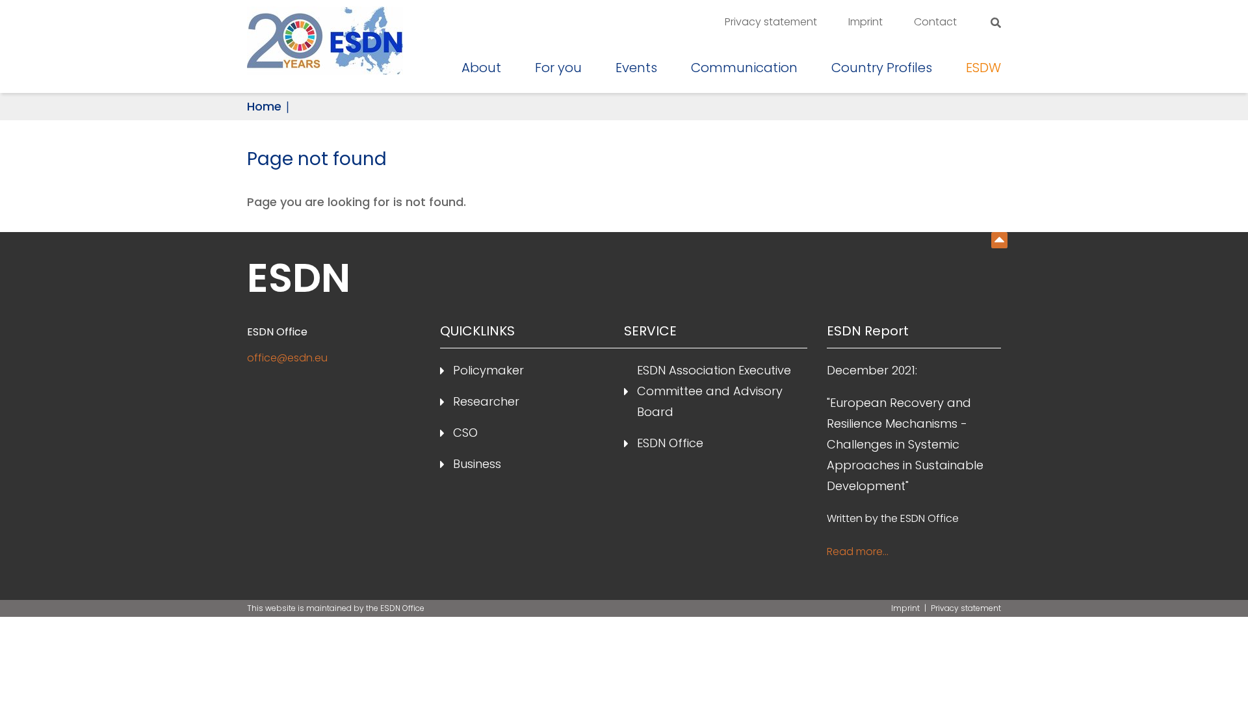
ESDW (983, 67)
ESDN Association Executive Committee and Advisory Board (714, 391)
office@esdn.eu (287, 357)
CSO (465, 432)
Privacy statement (771, 21)
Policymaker (488, 370)
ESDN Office (670, 443)
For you (558, 67)
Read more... (858, 551)
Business (477, 464)
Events (636, 67)
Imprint (865, 21)
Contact (935, 21)
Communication (744, 67)
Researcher (486, 401)
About (481, 67)
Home (264, 106)
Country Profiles (881, 67)
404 (999, 240)
